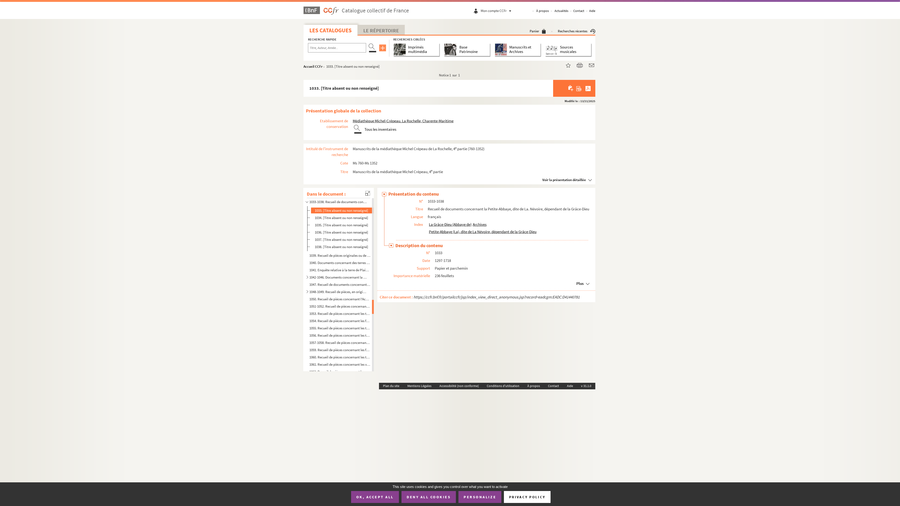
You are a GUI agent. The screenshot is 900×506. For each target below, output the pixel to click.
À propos (542, 11)
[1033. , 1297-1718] (565, 65)
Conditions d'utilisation (503, 386)
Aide (592, 11)
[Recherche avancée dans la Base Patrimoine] (451, 49)
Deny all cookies (429, 497)
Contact (578, 11)
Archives (480, 224)
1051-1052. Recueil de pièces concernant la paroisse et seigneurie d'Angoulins (340, 306)
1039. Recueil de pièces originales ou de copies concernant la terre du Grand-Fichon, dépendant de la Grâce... (340, 255)
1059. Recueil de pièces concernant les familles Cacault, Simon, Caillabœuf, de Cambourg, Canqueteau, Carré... (340, 350)
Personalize (480, 497)
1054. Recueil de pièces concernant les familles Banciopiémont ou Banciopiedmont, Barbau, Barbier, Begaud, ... (340, 321)
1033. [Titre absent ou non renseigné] (341, 210)
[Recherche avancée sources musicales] (552, 49)
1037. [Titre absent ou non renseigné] (341, 239)
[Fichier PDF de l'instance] (588, 88)
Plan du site (391, 386)
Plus (580, 283)
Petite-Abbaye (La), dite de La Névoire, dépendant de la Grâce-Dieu (482, 231)
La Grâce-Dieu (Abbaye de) (450, 224)
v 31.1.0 (586, 386)
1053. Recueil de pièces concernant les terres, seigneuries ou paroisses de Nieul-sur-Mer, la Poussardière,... (340, 313)
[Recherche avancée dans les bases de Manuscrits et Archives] (502, 49)
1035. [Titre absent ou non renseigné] (341, 225)
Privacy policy (527, 497)
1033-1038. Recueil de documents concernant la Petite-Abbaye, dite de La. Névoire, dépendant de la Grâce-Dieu (338, 202)
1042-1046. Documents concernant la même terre (338, 277)
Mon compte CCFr (493, 10)
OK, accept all (375, 497)
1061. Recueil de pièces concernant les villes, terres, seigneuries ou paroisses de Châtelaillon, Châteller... (340, 364)
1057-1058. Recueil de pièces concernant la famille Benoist (340, 342)
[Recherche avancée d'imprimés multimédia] (400, 49)
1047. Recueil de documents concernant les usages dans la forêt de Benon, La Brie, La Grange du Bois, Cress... (340, 284)
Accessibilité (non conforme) (459, 386)
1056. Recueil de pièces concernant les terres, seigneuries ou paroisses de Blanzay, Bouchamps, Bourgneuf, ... (340, 335)
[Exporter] (579, 88)
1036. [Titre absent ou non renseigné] (341, 232)
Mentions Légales (419, 386)
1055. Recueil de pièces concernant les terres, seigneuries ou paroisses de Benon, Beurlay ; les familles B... (340, 328)
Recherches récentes (572, 31)
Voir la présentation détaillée (564, 180)
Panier (534, 31)
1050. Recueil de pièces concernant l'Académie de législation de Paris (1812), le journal (340, 299)
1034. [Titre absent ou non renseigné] (341, 218)
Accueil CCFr (313, 66)
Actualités (561, 11)
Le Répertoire (381, 30)
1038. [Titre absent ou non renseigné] (341, 247)
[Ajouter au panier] (571, 88)
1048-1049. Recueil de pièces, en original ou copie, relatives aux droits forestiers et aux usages (338, 292)
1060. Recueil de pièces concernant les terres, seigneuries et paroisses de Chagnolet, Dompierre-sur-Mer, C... (340, 357)
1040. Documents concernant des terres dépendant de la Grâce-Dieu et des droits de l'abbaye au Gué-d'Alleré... (340, 262)
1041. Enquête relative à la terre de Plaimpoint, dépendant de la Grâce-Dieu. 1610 (340, 270)
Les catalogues (330, 30)
